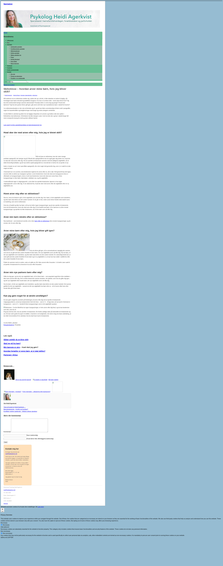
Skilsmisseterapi (15, 51)
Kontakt (9, 72)
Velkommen (10, 40)
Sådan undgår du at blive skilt (16, 340)
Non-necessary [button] (5, 531)
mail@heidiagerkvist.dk (11, 453)
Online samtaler (15, 53)
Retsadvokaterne (9, 325)
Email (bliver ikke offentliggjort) (40, 438)
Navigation (8, 4)
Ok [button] (36, 507)
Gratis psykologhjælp (13, 70)
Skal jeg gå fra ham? (12, 343)
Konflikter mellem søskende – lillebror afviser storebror (20, 411)
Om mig (13, 74)
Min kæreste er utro (12, 347)
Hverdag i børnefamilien (26, 95)
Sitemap (6, 503)
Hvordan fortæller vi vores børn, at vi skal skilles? (24, 351)
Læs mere (41, 507)
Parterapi (9, 65)
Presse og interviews (16, 76)
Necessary (6, 525)
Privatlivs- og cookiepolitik (18, 78)
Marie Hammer (15, 63)
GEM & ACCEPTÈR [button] (7, 537)
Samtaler (9, 44)
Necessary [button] (4, 523)
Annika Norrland (15, 59)
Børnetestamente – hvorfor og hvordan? (16, 409)
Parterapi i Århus (11, 355)
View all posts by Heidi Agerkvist (15, 407)
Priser (12, 57)
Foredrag (9, 67)
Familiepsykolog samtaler (18, 49)
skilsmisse (34, 95)
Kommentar (7, 431)
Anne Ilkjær (14, 61)
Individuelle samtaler (16, 46)
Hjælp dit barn (16, 95)
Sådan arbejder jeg (16, 55)
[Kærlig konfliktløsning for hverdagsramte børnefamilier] (52, 27)
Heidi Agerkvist (8, 95)
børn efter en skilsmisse (42, 221)
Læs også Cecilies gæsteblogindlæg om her (23, 125)
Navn (32, 435)
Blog (8, 42)
